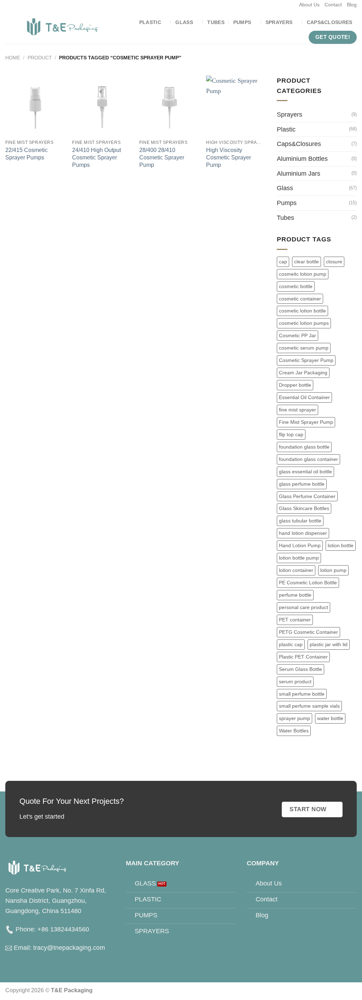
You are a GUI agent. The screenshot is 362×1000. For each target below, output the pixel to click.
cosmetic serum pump (303, 348)
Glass (184, 22)
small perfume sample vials (309, 706)
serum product (295, 681)
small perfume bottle (302, 694)
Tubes (215, 22)
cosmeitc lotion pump (302, 274)
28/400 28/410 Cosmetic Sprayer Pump (161, 157)
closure (334, 261)
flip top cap (291, 434)
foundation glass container (308, 459)
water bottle (330, 718)
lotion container (296, 570)
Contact (333, 4)
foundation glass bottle (304, 447)
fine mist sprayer (297, 410)
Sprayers (278, 22)
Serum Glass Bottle (300, 669)
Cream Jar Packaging (303, 372)
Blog (352, 4)
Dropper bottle (295, 385)
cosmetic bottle (296, 286)
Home (12, 57)
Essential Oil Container (304, 397)
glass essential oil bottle (305, 471)
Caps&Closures (329, 22)
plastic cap (291, 644)
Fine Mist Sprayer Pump (306, 422)
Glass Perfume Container (307, 496)
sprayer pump (294, 718)
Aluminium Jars (298, 173)
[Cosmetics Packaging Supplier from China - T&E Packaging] (63, 27)
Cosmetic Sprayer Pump (306, 360)
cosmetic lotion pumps (304, 323)
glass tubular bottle (300, 521)
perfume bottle (295, 595)
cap (283, 261)
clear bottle (306, 261)
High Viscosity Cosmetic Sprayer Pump (228, 157)
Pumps (242, 22)
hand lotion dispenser (303, 533)
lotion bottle (341, 545)
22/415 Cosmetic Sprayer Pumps (26, 153)
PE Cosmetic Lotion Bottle (308, 582)
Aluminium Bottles (302, 158)
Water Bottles (294, 730)
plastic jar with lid (329, 644)
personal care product (303, 607)
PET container (295, 619)
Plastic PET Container (303, 657)
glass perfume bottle (302, 484)
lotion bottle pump (299, 558)
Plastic (150, 22)
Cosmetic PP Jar (297, 335)
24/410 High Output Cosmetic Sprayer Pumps (96, 157)
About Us (309, 4)
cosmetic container (300, 299)
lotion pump (333, 570)
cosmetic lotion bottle (302, 311)
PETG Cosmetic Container (308, 632)
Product (40, 57)
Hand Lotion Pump (300, 545)
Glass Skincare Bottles (304, 508)
